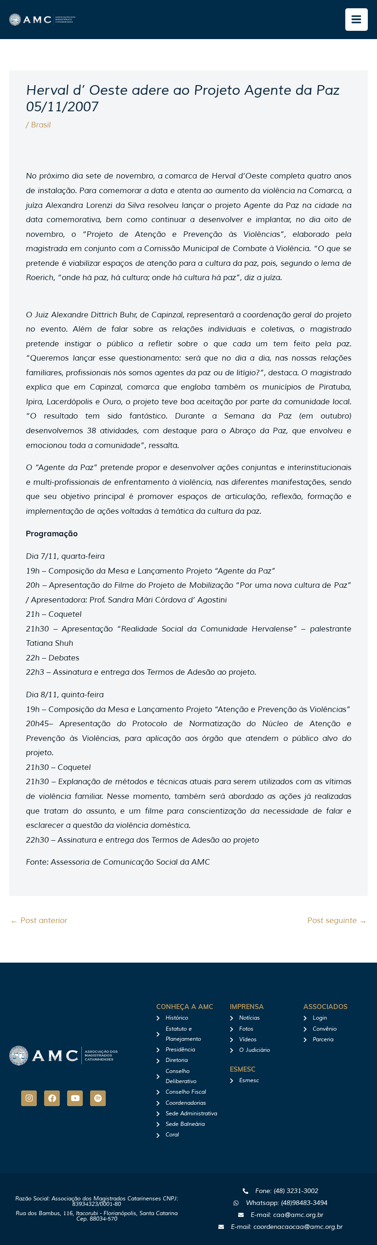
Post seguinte (337, 920)
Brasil (41, 125)
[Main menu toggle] (356, 19)
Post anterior (38, 920)
